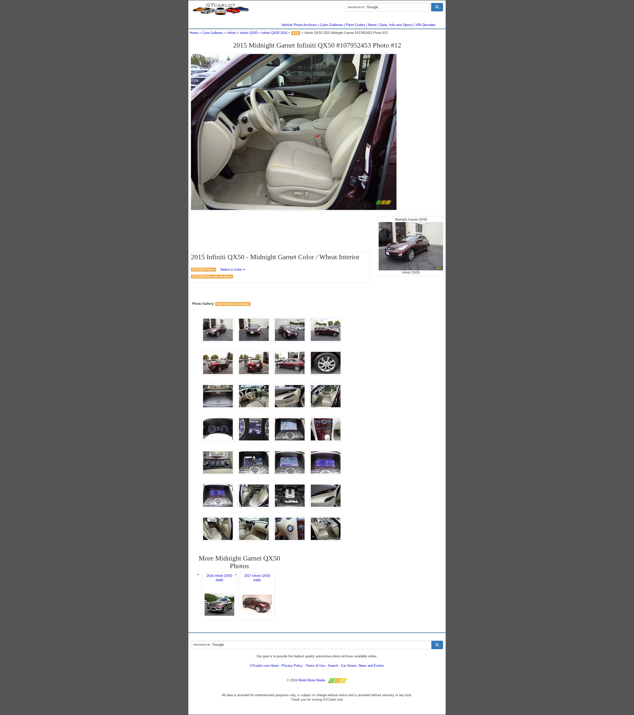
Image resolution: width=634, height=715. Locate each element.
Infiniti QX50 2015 (274, 33)
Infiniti (231, 33)
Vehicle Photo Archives (299, 25)
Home (194, 33)
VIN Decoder (426, 25)
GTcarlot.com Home (264, 665)
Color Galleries (331, 25)
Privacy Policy (292, 665)
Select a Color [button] (231, 269)
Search (333, 665)
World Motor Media (311, 680)
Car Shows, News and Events (362, 665)
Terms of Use (315, 665)
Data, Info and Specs (396, 25)
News (372, 25)
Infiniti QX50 (249, 33)
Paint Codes (355, 25)
